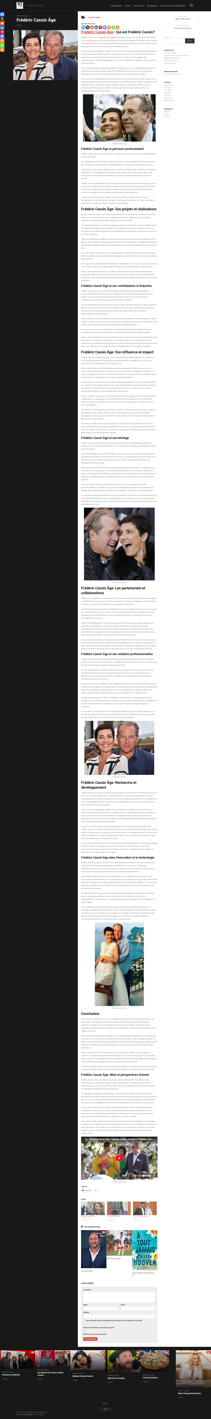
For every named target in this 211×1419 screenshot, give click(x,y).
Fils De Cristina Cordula (140, 1216)
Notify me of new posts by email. (95, 1334)
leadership (108, 60)
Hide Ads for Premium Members (172, 6)
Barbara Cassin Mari (87, 1216)
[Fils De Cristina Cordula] (145, 1208)
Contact (127, 6)
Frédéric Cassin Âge (97, 32)
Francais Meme (94, 17)
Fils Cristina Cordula (113, 1216)
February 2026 (169, 101)
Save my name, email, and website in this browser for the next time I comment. (114, 1320)
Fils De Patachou (170, 63)
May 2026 (167, 93)
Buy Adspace (152, 6)
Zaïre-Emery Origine (113, 1258)
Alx (42, 1414)
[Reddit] (92, 27)
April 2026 (167, 95)
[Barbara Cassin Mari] (93, 1208)
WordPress (29, 1414)
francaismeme (116, 6)
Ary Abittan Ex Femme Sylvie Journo (176, 55)
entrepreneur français (108, 37)
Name (86, 1305)
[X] (87, 27)
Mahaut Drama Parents (172, 58)
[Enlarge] (152, 97)
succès (140, 57)
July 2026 (167, 87)
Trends (19, 25)
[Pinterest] (100, 27)
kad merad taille (86, 1271)
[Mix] (109, 27)
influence (90, 40)
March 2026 (168, 98)
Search (166, 37)
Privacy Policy (138, 6)
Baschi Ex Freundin (170, 61)
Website (86, 1312)
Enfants (167, 114)
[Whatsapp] (113, 27)
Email (123, 1305)
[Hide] (1, 54)
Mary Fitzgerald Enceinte (189, 1393)
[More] (117, 27)
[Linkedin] (96, 27)
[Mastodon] (105, 27)
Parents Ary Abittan (170, 53)
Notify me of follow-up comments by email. (99, 1327)
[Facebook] (83, 27)
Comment (87, 1290)
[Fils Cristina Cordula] (119, 1208)
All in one (167, 111)
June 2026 (167, 90)
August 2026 (168, 85)
